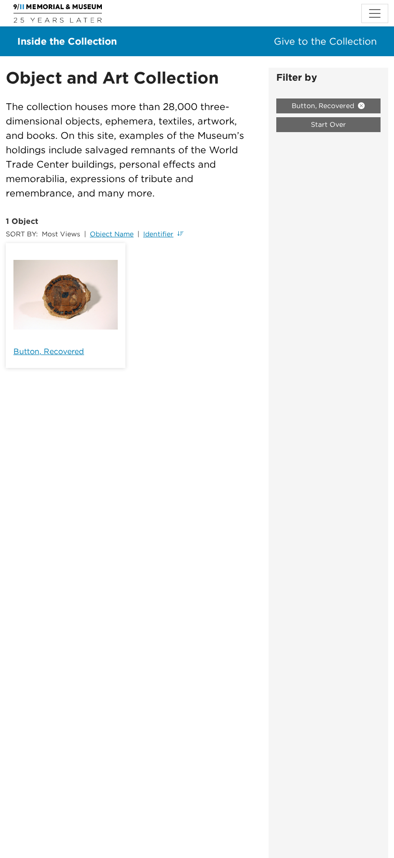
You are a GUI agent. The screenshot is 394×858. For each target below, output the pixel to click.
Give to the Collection (325, 41)
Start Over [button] (328, 124)
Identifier (158, 234)
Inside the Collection (67, 41)
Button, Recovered (48, 351)
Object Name (112, 234)
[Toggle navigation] (374, 13)
